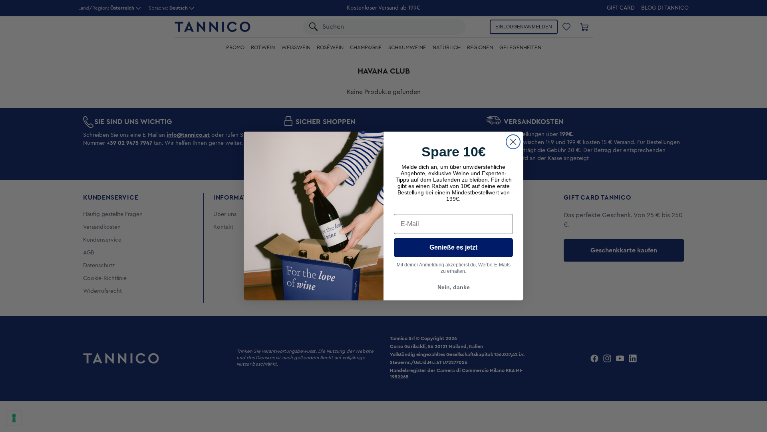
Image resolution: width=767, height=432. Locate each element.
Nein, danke (453, 287)
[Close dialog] (513, 142)
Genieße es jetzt (453, 247)
